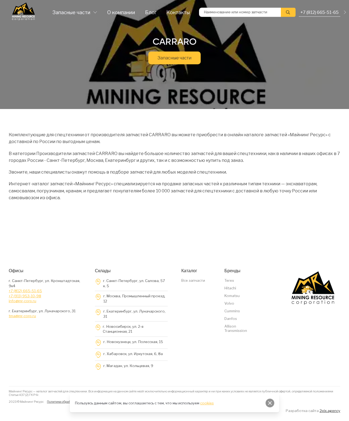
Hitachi (230, 288)
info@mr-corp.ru (22, 301)
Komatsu (232, 295)
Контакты (178, 12)
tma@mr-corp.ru (22, 316)
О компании (121, 12)
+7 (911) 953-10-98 (25, 296)
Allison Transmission (235, 328)
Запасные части (71, 12)
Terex (229, 280)
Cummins (232, 311)
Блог (151, 12)
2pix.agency (330, 410)
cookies (207, 403)
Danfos (230, 318)
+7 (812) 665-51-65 (25, 291)
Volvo (229, 303)
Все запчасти (193, 280)
